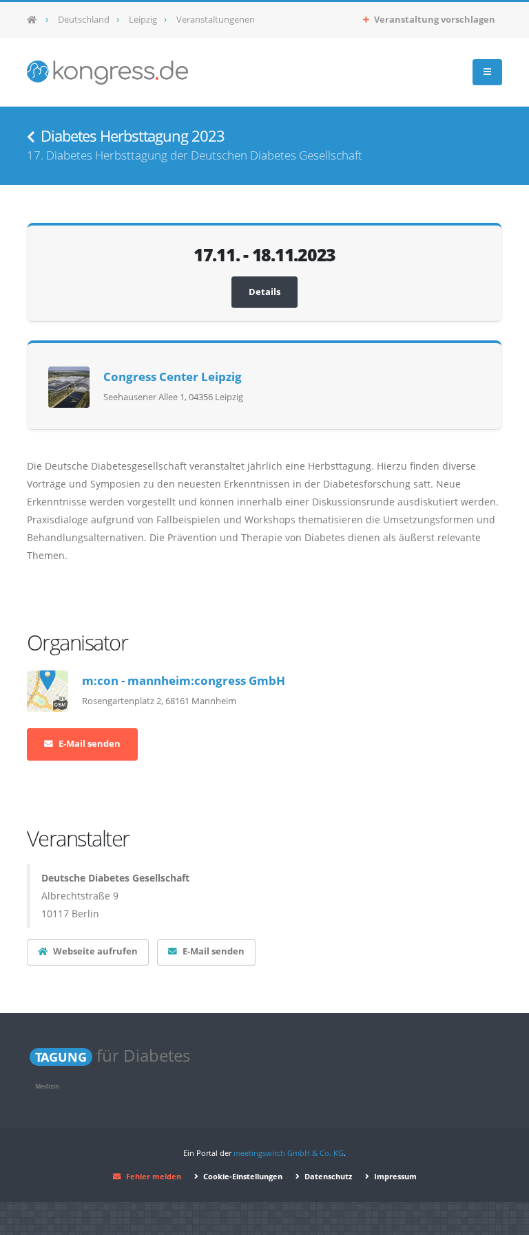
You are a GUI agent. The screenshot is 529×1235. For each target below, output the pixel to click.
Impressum (394, 1176)
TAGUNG (61, 1057)
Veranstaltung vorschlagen (433, 19)
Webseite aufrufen (95, 951)
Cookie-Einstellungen (241, 1176)
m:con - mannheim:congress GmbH (183, 680)
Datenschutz (327, 1176)
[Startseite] (36, 20)
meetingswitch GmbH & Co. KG (289, 1153)
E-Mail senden (90, 744)
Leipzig (143, 19)
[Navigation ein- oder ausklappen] (487, 72)
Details (264, 292)
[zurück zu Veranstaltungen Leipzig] (31, 137)
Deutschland (84, 19)
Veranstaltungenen (215, 19)
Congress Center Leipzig (172, 376)
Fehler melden (153, 1176)
